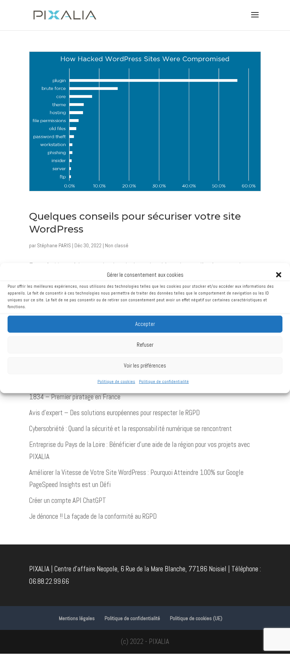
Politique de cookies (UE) (196, 618)
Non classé (116, 245)
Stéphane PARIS (54, 245)
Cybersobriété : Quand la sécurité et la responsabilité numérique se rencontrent (130, 428)
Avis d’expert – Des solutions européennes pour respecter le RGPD (114, 412)
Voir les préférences (145, 365)
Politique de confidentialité (164, 381)
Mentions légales (77, 618)
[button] (278, 274)
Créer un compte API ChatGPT (67, 500)
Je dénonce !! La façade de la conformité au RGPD (93, 516)
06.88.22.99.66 (49, 581)
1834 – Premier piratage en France (74, 397)
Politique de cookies (116, 381)
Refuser (145, 344)
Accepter (145, 323)
